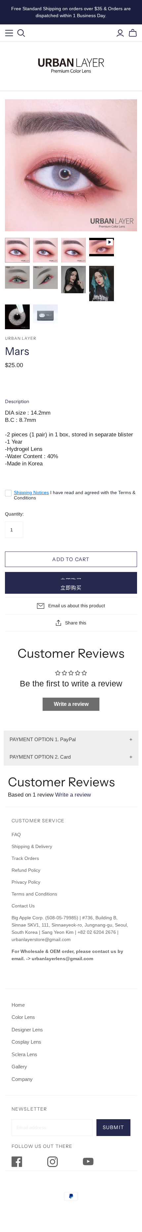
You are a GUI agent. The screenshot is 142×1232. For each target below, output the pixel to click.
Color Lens (23, 1017)
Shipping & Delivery (32, 846)
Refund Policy (27, 870)
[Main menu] (9, 33)
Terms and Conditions (34, 894)
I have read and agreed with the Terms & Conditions (74, 495)
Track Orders (25, 858)
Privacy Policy (26, 882)
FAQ (16, 834)
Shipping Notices (31, 492)
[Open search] (21, 33)
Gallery (19, 1066)
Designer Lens (27, 1029)
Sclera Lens (24, 1054)
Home (18, 1005)
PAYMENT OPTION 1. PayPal (43, 739)
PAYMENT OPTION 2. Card (40, 757)
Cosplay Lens (26, 1042)
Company (22, 1079)
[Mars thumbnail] (17, 250)
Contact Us (23, 905)
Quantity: (14, 514)
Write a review (71, 704)
